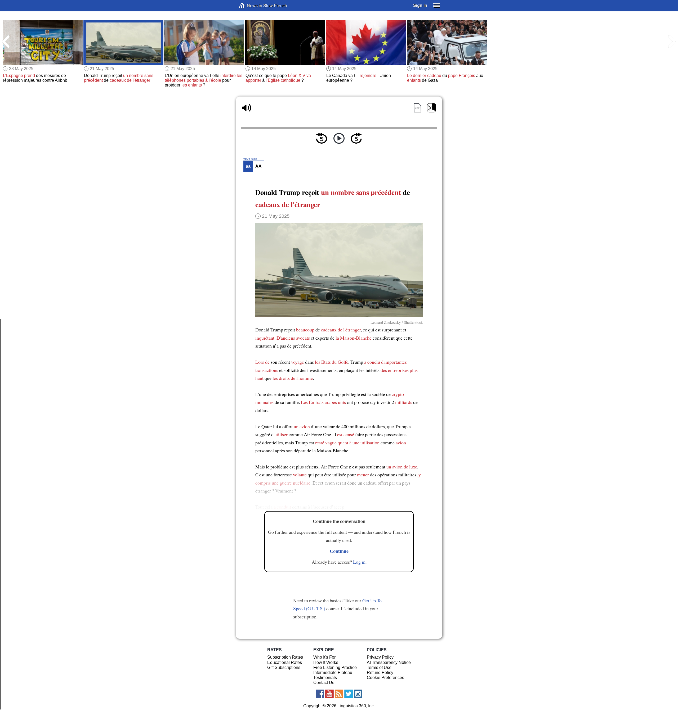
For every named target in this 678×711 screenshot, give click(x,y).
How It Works (325, 662)
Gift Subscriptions (283, 667)
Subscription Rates (285, 657)
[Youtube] (329, 694)
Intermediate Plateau (332, 672)
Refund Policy (380, 672)
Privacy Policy (380, 657)
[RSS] (339, 694)
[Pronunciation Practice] (431, 108)
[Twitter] (348, 694)
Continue (339, 551)
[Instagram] (358, 694)
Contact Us (323, 682)
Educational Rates (284, 662)
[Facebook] (320, 694)
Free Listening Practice (335, 667)
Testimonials (325, 677)
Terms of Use (379, 667)
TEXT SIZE (250, 159)
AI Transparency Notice (389, 662)
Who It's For (324, 657)
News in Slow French (249, 5)
